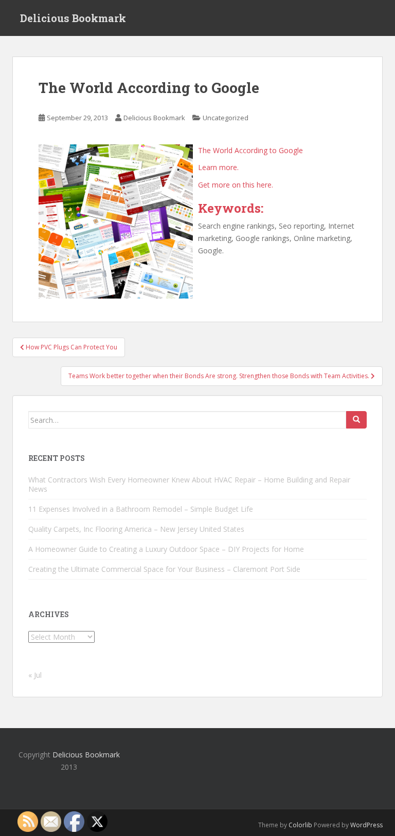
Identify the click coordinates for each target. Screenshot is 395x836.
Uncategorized (225, 117)
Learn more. (218, 167)
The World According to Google (250, 150)
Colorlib (300, 825)
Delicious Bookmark (73, 18)
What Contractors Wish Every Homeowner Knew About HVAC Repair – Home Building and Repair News (189, 484)
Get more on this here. (235, 185)
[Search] (356, 420)
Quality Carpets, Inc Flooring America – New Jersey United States (136, 529)
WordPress (366, 825)
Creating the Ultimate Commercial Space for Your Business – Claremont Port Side (164, 569)
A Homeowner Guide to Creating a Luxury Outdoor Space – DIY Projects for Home (166, 549)
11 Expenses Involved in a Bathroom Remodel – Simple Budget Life (140, 509)
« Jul (35, 675)
